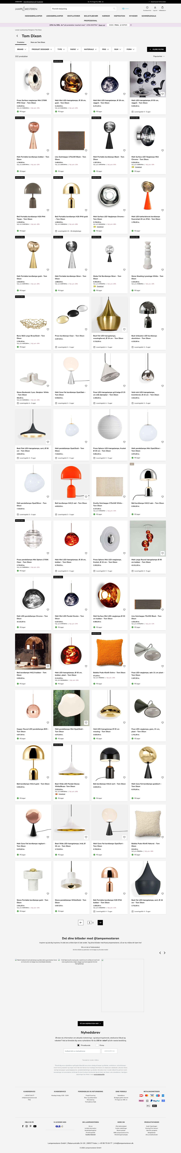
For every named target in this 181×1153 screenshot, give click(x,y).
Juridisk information (90, 1128)
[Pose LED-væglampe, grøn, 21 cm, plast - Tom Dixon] (148, 715)
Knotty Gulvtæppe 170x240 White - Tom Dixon (108, 504)
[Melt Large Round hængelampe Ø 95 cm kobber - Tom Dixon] (148, 547)
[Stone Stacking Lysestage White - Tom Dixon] (148, 265)
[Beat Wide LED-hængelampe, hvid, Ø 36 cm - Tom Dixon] (71, 831)
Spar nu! (102, 25)
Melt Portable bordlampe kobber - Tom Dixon (33, 158)
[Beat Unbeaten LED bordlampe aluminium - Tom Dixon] (148, 323)
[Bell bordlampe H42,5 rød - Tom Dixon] (71, 490)
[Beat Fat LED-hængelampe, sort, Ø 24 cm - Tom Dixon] (148, 887)
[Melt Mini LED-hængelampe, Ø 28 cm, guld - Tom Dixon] (71, 87)
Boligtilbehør (152, 1132)
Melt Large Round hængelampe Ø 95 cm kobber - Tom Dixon (146, 560)
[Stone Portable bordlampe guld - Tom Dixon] (33, 887)
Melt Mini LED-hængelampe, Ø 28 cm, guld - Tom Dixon (70, 101)
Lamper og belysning (21, 30)
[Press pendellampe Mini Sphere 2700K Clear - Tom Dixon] (33, 547)
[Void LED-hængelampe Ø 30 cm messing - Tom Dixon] (110, 715)
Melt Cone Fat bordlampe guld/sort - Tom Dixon (146, 785)
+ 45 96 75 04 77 (29, 1095)
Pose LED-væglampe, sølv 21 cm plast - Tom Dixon (147, 673)
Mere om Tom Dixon (38, 42)
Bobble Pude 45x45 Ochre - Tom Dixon (109, 672)
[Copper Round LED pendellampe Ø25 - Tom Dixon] (33, 715)
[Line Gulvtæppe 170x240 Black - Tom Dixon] (71, 146)
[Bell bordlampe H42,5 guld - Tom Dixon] (33, 773)
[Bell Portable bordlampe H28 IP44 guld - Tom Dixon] (71, 205)
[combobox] (84, 8)
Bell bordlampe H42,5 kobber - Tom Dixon (31, 673)
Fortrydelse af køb (90, 1102)
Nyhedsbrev (121, 1095)
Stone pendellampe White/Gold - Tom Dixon (70, 901)
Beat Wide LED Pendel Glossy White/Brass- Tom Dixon (67, 785)
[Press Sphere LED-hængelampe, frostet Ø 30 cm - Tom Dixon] (110, 435)
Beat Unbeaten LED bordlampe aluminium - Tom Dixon (144, 337)
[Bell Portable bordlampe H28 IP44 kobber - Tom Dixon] (110, 887)
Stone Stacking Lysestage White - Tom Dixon (147, 277)
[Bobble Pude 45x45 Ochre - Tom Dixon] (110, 660)
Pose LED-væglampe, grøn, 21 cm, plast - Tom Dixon (145, 730)
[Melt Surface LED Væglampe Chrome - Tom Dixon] (110, 205)
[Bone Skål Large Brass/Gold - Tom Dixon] (33, 323)
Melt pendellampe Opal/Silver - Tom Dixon (32, 504)
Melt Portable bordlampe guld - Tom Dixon (32, 277)
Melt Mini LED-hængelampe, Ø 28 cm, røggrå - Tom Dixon (108, 101)
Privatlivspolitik (90, 1132)
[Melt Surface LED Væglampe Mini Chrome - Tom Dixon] (148, 146)
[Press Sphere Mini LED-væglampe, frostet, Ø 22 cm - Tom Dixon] (110, 547)
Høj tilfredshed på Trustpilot (33, 2)
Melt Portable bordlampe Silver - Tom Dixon (70, 277)
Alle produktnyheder (152, 1134)
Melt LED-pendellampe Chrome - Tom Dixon (32, 617)
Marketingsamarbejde (121, 1134)
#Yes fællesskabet (121, 1126)
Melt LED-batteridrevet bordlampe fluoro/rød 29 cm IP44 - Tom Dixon (145, 217)
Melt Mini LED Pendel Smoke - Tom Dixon (69, 617)
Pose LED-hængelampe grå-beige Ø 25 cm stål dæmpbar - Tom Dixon (109, 393)
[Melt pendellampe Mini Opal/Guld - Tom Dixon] (71, 715)
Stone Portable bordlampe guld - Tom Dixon (32, 901)
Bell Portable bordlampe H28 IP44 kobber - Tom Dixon (107, 901)
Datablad (138, 167)
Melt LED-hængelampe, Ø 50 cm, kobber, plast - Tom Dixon (68, 673)
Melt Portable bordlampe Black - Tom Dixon (108, 158)
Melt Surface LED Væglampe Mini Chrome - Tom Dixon (145, 158)
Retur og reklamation (90, 1097)
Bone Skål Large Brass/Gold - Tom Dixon (31, 337)
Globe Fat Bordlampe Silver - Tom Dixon (107, 277)
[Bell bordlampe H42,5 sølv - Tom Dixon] (148, 490)
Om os (90, 1126)
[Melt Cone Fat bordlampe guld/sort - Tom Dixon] (148, 773)
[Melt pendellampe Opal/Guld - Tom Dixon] (71, 435)
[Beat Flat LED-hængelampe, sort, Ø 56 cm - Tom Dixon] (33, 435)
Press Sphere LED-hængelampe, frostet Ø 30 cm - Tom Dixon (109, 449)
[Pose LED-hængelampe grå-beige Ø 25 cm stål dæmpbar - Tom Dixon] (110, 379)
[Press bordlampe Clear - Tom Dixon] (71, 323)
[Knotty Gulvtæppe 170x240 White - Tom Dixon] (110, 490)
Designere (31, 30)
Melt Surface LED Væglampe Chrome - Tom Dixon (109, 217)
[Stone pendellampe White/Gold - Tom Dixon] (71, 887)
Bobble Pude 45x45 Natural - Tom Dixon (145, 844)
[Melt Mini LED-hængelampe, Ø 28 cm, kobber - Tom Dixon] (71, 547)
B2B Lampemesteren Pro (121, 1132)
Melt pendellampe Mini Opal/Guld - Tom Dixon (69, 730)
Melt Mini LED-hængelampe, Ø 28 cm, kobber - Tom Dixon (70, 560)
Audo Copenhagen (151, 1126)
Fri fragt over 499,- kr (121, 1099)
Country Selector (90, 1134)
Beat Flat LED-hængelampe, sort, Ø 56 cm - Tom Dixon (33, 449)
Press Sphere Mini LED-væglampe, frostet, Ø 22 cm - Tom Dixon (107, 560)
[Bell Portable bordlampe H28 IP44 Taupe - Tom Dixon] (33, 205)
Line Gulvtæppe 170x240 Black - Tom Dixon (70, 158)
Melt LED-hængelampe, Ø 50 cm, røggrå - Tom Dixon (145, 101)
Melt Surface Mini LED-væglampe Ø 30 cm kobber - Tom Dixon (109, 617)
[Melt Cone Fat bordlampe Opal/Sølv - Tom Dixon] (71, 379)
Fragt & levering (90, 1095)
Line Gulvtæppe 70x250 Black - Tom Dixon (146, 617)
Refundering (90, 1099)
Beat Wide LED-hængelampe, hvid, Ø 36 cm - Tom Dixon (70, 844)
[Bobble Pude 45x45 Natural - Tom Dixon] (148, 831)
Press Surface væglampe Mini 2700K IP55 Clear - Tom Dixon (32, 101)
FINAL (118, 25)
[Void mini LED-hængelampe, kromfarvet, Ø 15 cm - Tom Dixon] (148, 379)
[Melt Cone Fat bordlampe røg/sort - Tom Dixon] (33, 831)
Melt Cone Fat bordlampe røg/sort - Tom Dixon (31, 844)
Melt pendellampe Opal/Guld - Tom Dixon (69, 449)
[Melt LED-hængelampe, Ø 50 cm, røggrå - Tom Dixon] (148, 87)
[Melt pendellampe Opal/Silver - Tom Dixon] (33, 490)
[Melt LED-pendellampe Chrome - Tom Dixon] (33, 603)
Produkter (20, 42)
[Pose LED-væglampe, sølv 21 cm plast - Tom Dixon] (148, 660)
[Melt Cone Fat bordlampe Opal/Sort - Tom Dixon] (110, 831)
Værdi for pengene (151, 1130)
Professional (90, 20)
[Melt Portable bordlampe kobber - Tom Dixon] (33, 146)
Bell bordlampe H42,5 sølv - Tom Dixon (147, 503)
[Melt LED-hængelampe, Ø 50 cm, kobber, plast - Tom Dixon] (71, 660)
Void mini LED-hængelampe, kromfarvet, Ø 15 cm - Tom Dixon (145, 393)
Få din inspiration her (89, 1023)
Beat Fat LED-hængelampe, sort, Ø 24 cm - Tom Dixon (147, 901)
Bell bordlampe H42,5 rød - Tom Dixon (71, 503)
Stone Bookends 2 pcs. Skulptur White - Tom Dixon (33, 393)
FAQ (29, 1099)
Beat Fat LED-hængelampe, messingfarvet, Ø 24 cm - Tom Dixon (108, 337)
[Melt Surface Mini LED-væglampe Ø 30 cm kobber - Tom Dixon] (110, 603)
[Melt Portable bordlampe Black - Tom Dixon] (110, 146)
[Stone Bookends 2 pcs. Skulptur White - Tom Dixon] (33, 379)
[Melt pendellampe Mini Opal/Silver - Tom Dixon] (148, 435)
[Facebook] (22, 1126)
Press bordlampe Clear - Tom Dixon (69, 336)
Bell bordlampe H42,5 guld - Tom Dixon (33, 784)
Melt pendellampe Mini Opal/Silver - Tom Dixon (146, 449)
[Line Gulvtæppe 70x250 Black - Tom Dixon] (148, 603)
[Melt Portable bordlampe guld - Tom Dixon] (33, 265)
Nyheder (133, 16)
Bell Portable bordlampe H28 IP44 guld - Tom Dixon (71, 217)
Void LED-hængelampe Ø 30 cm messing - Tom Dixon (106, 730)
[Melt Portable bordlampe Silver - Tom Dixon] (71, 265)
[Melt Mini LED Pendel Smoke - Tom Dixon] (71, 603)
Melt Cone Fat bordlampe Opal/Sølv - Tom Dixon (70, 393)
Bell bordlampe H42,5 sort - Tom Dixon (109, 784)
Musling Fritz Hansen (151, 1128)
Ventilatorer (73, 16)
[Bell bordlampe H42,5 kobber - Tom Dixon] (33, 660)
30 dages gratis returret (121, 1097)
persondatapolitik (99, 1074)
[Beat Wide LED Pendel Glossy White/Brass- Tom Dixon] (71, 773)
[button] (48, 94)
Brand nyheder (121, 1130)
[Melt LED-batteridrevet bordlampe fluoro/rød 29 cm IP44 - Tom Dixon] (148, 205)
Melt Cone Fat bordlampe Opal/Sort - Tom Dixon (108, 844)
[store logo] (26, 8)
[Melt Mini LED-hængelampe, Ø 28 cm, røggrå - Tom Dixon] (110, 87)
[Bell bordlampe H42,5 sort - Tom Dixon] (110, 773)
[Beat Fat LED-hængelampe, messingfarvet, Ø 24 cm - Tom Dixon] (110, 323)
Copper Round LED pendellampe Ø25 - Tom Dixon (33, 730)
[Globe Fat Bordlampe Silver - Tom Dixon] (110, 265)
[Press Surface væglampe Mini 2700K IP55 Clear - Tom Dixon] (33, 87)
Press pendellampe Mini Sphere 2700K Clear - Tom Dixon (32, 560)
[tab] (21, 49)
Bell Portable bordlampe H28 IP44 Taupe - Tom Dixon (31, 217)
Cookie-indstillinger (121, 1128)
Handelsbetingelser (90, 1130)
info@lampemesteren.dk (29, 1097)
